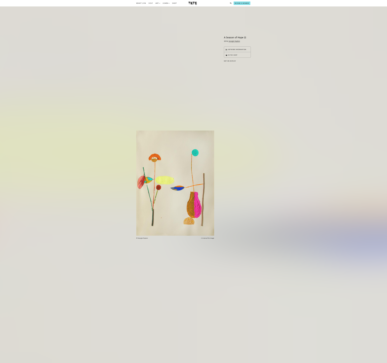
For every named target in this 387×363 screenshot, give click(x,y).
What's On (141, 3)
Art (157, 3)
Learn (165, 3)
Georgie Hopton (234, 41)
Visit (151, 3)
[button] (230, 3)
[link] (167, 238)
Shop (174, 3)
